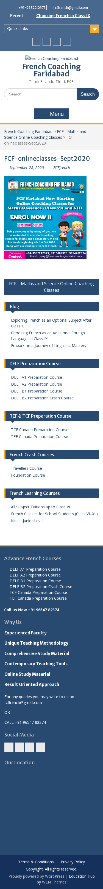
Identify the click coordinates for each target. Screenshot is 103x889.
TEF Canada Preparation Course (39, 436)
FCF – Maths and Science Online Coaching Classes (51, 287)
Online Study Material (27, 674)
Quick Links (17, 28)
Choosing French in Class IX (63, 15)
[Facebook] (36, 42)
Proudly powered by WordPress (37, 876)
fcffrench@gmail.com (70, 8)
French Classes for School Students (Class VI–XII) (54, 513)
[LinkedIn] (67, 42)
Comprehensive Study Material (36, 653)
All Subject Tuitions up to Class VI (40, 506)
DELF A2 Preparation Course (36, 384)
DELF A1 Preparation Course (36, 377)
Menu (57, 114)
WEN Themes (54, 882)
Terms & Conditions (36, 862)
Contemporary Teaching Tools (36, 663)
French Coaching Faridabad (51, 70)
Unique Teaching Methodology (36, 643)
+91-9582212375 (32, 8)
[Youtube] (57, 42)
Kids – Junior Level (27, 520)
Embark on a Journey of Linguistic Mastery (48, 345)
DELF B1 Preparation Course (36, 391)
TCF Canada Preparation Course (39, 429)
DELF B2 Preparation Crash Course (42, 398)
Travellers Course (26, 468)
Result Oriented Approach (31, 684)
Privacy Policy (73, 862)
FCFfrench (61, 167)
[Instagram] (47, 42)
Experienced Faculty (25, 633)
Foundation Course (28, 475)
